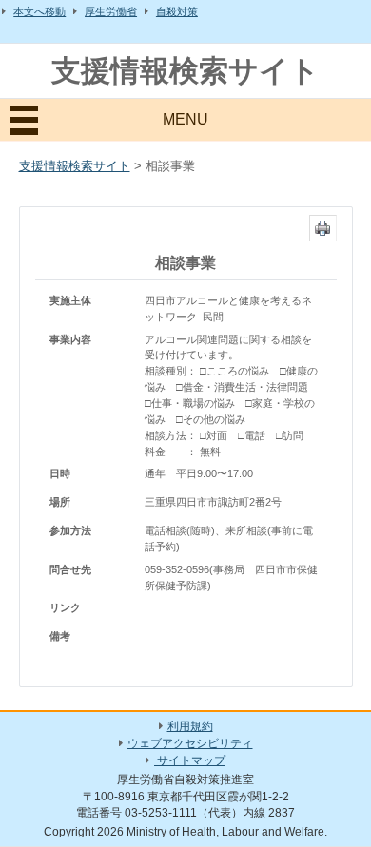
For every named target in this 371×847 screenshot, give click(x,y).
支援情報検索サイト (185, 70)
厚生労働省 (111, 11)
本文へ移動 (39, 11)
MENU (185, 119)
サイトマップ (189, 760)
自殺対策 (177, 11)
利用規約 (190, 726)
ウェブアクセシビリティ (190, 743)
